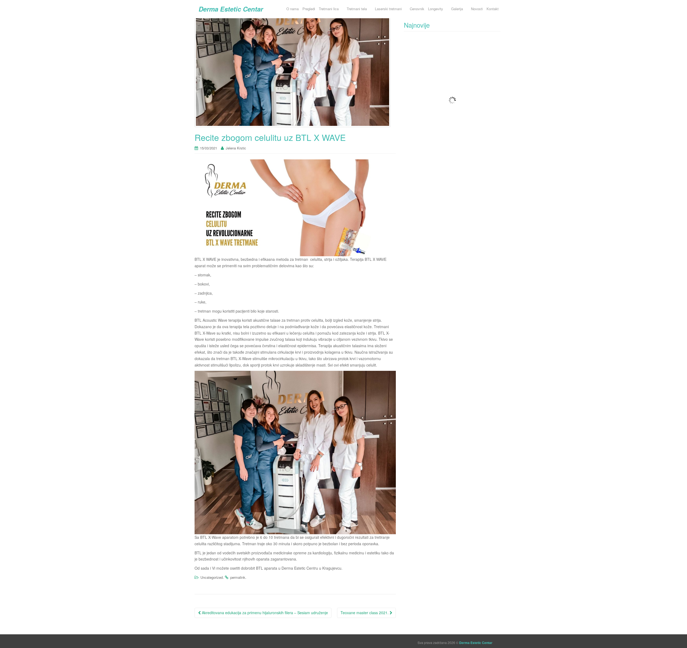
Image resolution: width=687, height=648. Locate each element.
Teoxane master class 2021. (365, 612)
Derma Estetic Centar (231, 8)
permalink (237, 577)
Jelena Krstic (236, 148)
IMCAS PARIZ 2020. (436, 87)
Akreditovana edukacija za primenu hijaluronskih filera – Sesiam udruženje (264, 612)
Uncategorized (211, 577)
